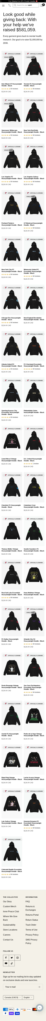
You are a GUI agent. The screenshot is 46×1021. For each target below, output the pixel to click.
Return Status (32, 920)
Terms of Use (31, 930)
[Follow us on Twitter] (12, 957)
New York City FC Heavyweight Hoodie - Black (12, 270)
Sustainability (9, 925)
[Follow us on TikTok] (12, 963)
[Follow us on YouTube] (6, 963)
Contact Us (8, 940)
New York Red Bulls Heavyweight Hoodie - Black (34, 131)
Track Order (31, 925)
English (27, 997)
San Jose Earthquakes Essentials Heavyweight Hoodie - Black (32, 687)
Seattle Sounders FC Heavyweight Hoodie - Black (34, 550)
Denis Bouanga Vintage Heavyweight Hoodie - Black (12, 686)
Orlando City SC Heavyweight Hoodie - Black (34, 640)
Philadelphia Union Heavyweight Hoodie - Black (34, 411)
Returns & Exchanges (31, 908)
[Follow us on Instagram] (17, 957)
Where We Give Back (10, 918)
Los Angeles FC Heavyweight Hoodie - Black (12, 177)
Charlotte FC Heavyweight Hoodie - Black (11, 506)
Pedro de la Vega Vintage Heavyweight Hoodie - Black (34, 735)
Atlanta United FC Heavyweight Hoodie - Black (12, 365)
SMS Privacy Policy (31, 941)
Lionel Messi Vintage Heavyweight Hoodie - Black (12, 460)
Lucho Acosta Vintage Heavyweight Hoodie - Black (34, 778)
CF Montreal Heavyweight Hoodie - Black (33, 224)
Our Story (7, 901)
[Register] (39, 987)
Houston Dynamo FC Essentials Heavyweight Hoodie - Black (32, 823)
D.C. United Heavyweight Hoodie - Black (33, 460)
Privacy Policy (32, 935)
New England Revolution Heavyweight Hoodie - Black (34, 319)
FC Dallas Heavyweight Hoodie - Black (10, 640)
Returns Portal (32, 915)
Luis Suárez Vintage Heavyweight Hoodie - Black (12, 822)
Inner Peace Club (11, 911)
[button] (39, 1008)
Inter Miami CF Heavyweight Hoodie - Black (12, 85)
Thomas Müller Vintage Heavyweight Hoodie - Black (12, 550)
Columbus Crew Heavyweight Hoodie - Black (34, 506)
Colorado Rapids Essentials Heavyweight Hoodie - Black (12, 870)
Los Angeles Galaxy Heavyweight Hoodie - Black (34, 177)
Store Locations (10, 930)
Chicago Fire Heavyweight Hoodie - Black (11, 319)
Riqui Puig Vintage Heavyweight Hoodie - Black (12, 778)
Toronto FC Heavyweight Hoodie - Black (33, 85)
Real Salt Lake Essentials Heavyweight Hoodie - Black (12, 593)
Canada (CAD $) (11, 997)
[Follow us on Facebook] (6, 957)
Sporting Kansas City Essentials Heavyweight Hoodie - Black (10, 412)
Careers (6, 935)
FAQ (28, 901)
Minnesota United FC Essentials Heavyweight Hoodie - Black (32, 271)
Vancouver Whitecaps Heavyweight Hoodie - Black (12, 131)
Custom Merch (9, 906)
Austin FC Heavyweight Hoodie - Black (10, 735)
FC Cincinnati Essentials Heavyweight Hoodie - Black (34, 365)
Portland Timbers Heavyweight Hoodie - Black (12, 224)
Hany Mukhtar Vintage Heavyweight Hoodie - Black (34, 593)
